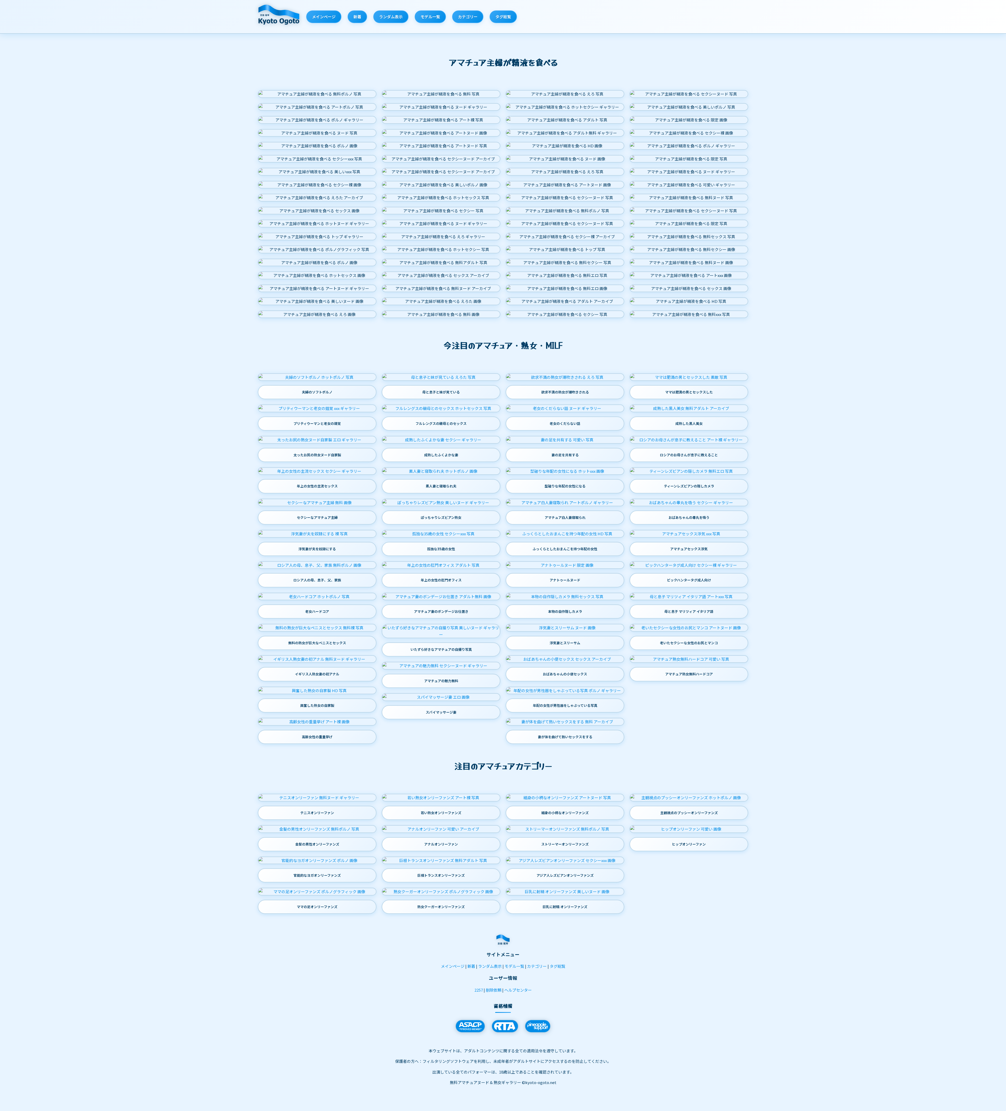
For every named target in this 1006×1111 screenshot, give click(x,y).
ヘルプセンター (518, 990)
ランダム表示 (391, 16)
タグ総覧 (503, 16)
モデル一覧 (430, 16)
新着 (357, 16)
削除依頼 (493, 990)
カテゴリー (468, 16)
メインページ (324, 16)
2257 (478, 990)
